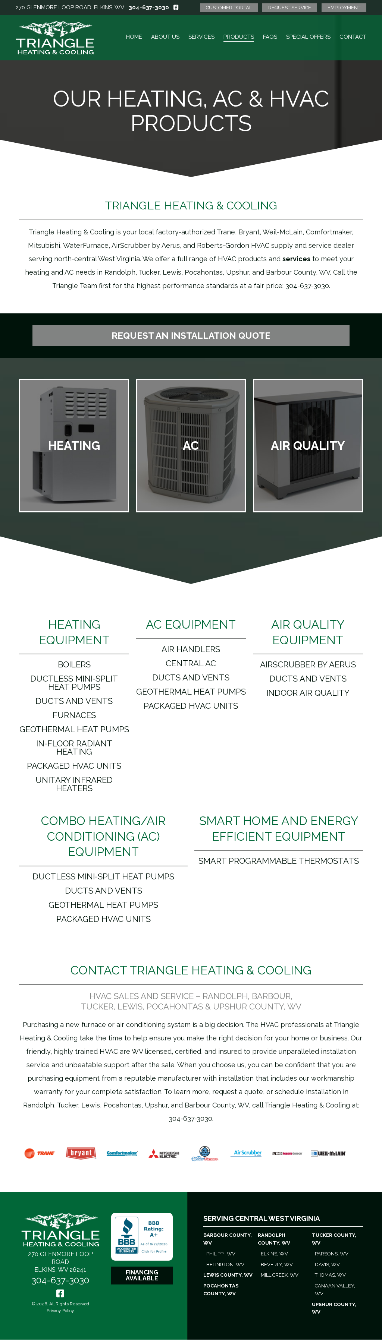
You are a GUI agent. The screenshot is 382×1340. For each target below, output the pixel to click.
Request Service (289, 7)
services (296, 259)
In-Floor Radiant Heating (74, 747)
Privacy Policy (60, 1310)
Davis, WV (327, 1264)
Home (134, 37)
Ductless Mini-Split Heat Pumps (74, 683)
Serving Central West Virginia (261, 1218)
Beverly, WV (277, 1264)
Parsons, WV (331, 1254)
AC (191, 445)
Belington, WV (225, 1264)
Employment (344, 7)
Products (238, 37)
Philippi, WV (220, 1254)
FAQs (270, 37)
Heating (74, 445)
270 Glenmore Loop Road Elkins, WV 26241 (60, 1262)
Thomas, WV (330, 1275)
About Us (165, 37)
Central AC (191, 663)
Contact (352, 37)
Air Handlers (191, 649)
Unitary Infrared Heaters (74, 784)
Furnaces (74, 715)
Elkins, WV (274, 1254)
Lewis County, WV (228, 1275)
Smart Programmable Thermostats (278, 861)
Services (201, 37)
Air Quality (308, 445)
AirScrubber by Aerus (308, 664)
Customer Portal (229, 7)
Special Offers (308, 37)
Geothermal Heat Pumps (74, 729)
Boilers (74, 664)
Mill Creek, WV (279, 1275)
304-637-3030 (149, 7)
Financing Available (142, 1275)
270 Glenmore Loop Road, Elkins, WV (70, 7)
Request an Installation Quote (191, 335)
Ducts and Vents (74, 701)
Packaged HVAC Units (74, 766)
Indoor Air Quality (308, 693)
